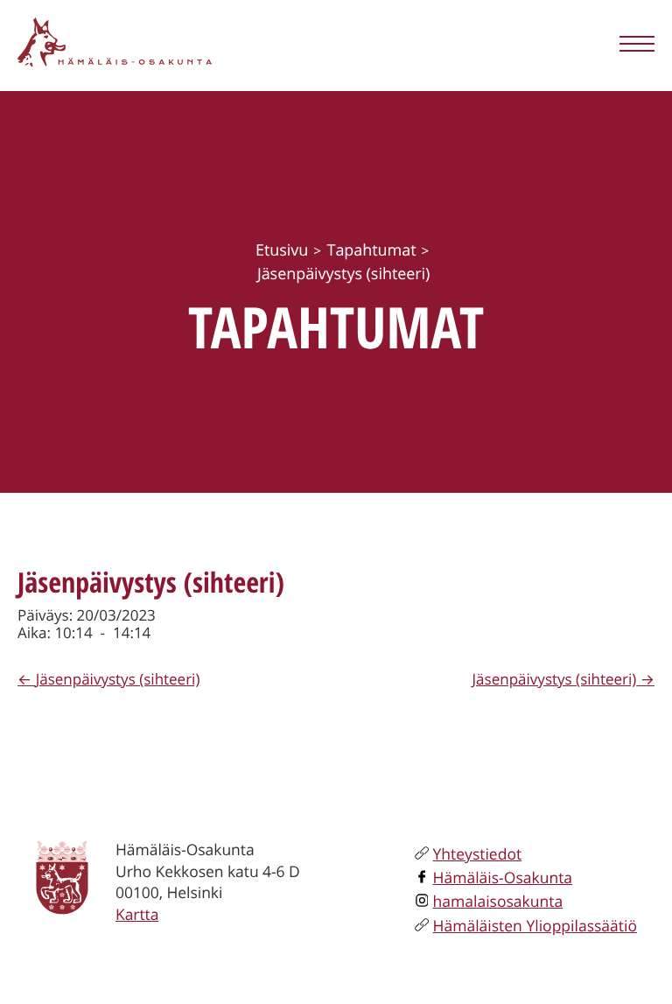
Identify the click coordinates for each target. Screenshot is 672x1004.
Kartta (137, 914)
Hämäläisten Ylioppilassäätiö (535, 926)
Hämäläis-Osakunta (503, 877)
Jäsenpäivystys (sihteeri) (118, 679)
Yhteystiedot (477, 854)
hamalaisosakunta (498, 901)
